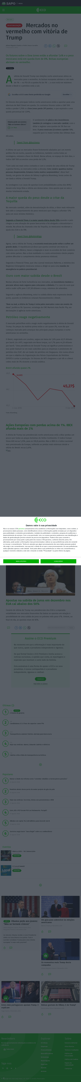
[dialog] (40, 541)
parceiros (21, 528)
